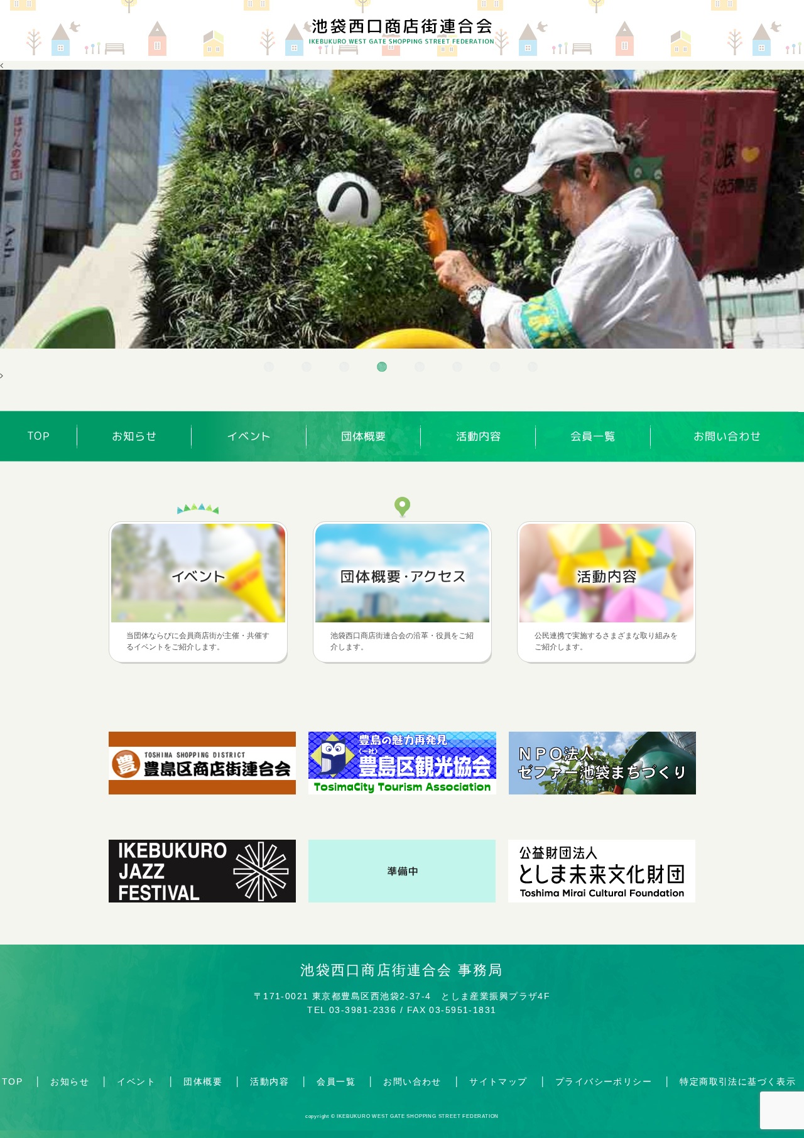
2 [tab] (308, 368)
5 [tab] (421, 368)
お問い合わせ (727, 436)
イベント (249, 436)
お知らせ (134, 436)
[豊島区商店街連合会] (202, 791)
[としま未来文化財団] (601, 899)
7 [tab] (496, 368)
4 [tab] (383, 368)
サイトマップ (498, 1081)
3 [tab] (345, 368)
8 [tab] (534, 368)
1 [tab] (270, 368)
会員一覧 (593, 436)
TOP (38, 436)
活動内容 (478, 436)
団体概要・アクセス (402, 573)
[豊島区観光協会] (402, 791)
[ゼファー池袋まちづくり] (602, 791)
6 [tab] (458, 368)
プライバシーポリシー (603, 1081)
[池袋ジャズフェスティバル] (202, 899)
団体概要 (363, 436)
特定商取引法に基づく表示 (738, 1081)
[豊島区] (402, 899)
